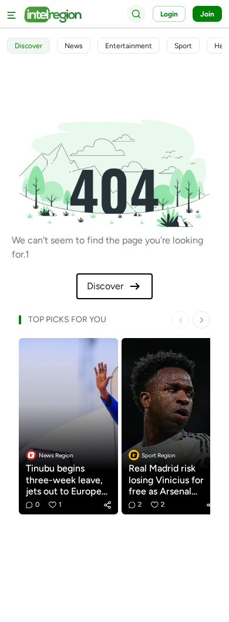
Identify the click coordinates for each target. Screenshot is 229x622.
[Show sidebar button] (11, 13)
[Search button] (136, 13)
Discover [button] (28, 46)
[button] (107, 505)
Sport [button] (183, 46)
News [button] (74, 46)
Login (169, 14)
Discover (105, 286)
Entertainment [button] (128, 46)
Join (207, 14)
